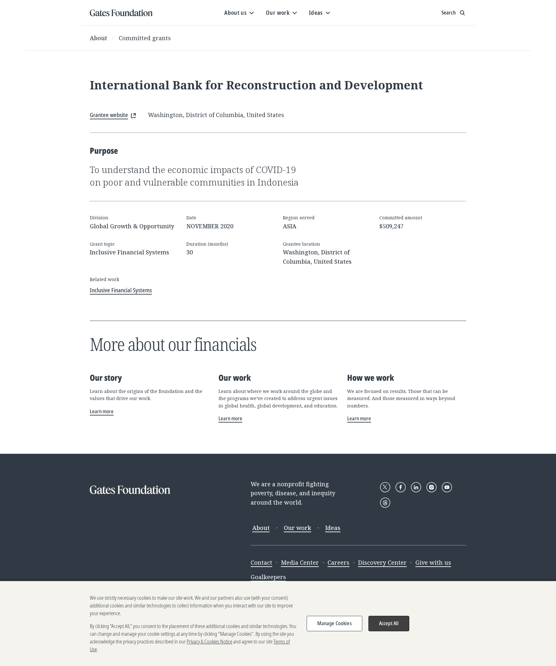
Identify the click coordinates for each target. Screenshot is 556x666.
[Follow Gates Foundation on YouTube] (447, 487)
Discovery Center (382, 562)
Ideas (332, 528)
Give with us (433, 562)
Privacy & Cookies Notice (209, 641)
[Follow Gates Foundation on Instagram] (431, 487)
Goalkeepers (268, 577)
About (98, 38)
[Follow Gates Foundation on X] (385, 487)
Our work (297, 528)
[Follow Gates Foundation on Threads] (385, 502)
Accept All (389, 623)
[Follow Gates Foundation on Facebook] (400, 487)
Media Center (300, 562)
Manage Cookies (334, 623)
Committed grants (145, 38)
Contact (261, 562)
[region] (278, 623)
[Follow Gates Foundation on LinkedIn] (416, 487)
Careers (338, 562)
